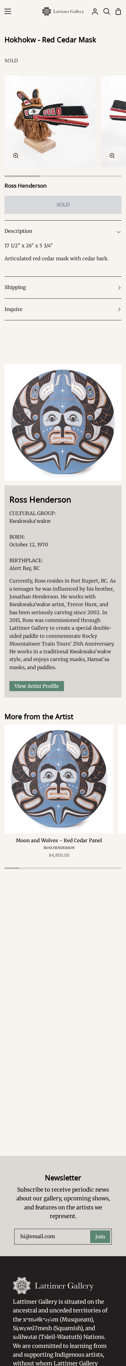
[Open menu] (6, 11)
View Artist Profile (37, 686)
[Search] (104, 11)
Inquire (13, 309)
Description (18, 231)
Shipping (15, 287)
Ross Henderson (26, 185)
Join (100, 1237)
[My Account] (92, 11)
